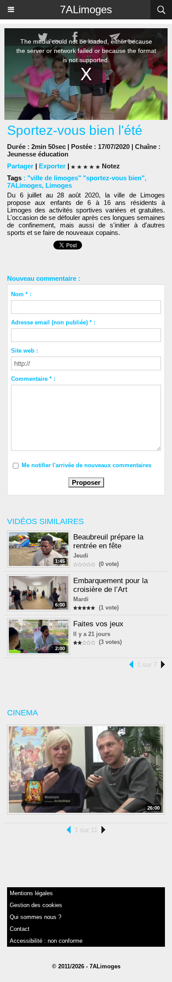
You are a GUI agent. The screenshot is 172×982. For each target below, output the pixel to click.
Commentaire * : (33, 379)
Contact (20, 929)
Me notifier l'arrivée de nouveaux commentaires (86, 465)
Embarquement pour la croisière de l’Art (110, 585)
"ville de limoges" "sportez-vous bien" (86, 178)
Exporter (52, 166)
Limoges (58, 185)
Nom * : (21, 294)
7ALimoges (86, 9)
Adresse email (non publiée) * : (53, 322)
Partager (20, 166)
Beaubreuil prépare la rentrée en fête (108, 541)
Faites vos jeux (98, 624)
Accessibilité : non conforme (46, 940)
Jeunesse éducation (37, 154)
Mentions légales (31, 893)
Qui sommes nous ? (35, 917)
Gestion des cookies (36, 905)
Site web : (24, 350)
